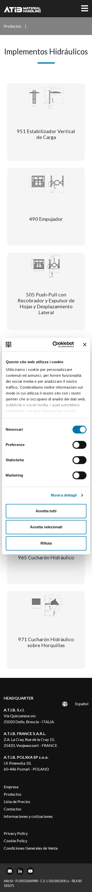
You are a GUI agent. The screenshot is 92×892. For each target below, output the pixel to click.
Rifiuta (46, 543)
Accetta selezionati (46, 527)
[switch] (79, 445)
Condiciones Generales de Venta (31, 848)
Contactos (12, 808)
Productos (12, 794)
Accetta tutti (46, 511)
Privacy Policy (16, 833)
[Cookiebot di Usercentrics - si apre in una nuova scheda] (55, 344)
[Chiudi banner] (84, 344)
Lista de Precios (17, 801)
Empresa (11, 786)
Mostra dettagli (64, 495)
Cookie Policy (15, 840)
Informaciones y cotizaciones (28, 816)
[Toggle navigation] (84, 8)
